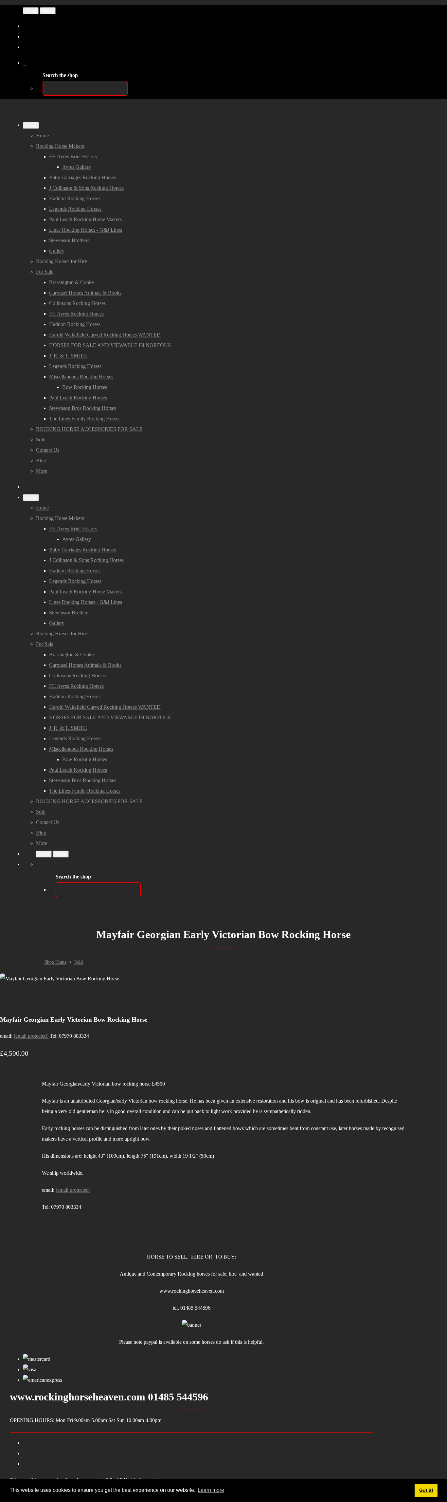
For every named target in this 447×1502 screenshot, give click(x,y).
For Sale (44, 272)
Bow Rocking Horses (84, 387)
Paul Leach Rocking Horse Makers (85, 219)
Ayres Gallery (76, 167)
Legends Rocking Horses (75, 209)
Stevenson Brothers (69, 240)
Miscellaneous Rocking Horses (81, 376)
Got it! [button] (426, 1490)
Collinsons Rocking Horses (77, 303)
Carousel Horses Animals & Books (85, 293)
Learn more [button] (211, 1490)
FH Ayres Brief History (73, 156)
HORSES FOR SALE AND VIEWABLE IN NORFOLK (110, 345)
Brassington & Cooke (71, 282)
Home (42, 135)
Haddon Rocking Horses (74, 198)
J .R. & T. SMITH (68, 355)
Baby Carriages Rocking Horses (82, 177)
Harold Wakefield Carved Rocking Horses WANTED (105, 334)
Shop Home (55, 962)
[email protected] (31, 1036)
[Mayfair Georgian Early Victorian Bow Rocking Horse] (10, 999)
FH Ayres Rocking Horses (76, 314)
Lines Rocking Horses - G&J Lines (85, 230)
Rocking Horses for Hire (61, 261)
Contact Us (47, 450)
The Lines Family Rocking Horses (84, 418)
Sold (40, 439)
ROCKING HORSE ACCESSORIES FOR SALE (89, 429)
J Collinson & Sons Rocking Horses (86, 188)
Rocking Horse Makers (60, 146)
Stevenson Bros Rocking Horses (82, 408)
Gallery (56, 251)
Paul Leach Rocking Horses (78, 397)
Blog (41, 460)
